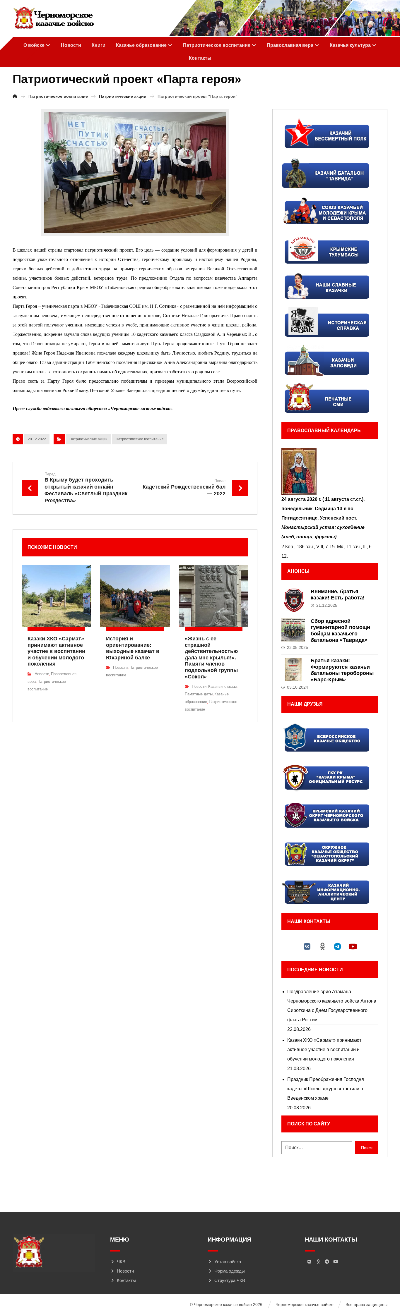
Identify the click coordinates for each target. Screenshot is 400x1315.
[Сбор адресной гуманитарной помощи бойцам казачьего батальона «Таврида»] (293, 630)
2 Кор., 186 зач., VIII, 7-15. (308, 546)
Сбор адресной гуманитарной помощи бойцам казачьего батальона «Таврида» (340, 630)
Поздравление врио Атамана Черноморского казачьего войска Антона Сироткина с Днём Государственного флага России (331, 1005)
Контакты (126, 1280)
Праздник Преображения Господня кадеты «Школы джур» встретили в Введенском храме (325, 1089)
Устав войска (227, 1261)
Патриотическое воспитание (140, 439)
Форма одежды (229, 1270)
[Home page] (15, 96)
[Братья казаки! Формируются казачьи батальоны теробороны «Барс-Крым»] (293, 669)
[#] (307, 946)
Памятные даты (199, 694)
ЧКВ (121, 1261)
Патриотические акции (88, 439)
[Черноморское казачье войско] (53, 18)
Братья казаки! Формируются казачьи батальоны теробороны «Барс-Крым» (342, 670)
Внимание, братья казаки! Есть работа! (338, 595)
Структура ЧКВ (229, 1280)
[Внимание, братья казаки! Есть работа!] (293, 600)
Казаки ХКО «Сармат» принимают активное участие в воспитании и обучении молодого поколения (324, 1049)
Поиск (366, 1147)
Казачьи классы (222, 686)
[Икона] (329, 471)
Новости (42, 674)
